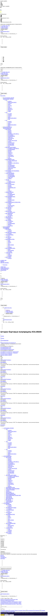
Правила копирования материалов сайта (9, 599)
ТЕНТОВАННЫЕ (10, 509)
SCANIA (10, 434)
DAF (9, 435)
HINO (9, 516)
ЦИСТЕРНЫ (9, 502)
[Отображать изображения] (1, 15)
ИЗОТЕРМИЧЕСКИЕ (11, 494)
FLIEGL (10, 469)
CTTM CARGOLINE (12, 468)
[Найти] (1, 70)
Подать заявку (3, 47)
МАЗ (9, 455)
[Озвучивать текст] (1, 19)
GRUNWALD (11, 466)
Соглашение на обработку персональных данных (11, 601)
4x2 (7, 429)
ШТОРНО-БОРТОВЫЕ (11, 475)
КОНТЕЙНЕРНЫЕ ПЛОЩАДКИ (13, 495)
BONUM (10, 467)
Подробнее (2, 366)
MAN (9, 433)
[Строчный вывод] (1, 357)
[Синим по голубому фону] (0, 10)
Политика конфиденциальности (7, 600)
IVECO (9, 439)
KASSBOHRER (11, 464)
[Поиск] (1, 64)
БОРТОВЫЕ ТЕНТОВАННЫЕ (13, 488)
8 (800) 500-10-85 (6, 25)
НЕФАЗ (9, 459)
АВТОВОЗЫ (9, 496)
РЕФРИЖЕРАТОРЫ (10, 487)
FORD (9, 440)
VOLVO (10, 432)
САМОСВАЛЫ (9, 527)
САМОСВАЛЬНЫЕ (10, 489)
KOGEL (10, 458)
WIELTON (10, 465)
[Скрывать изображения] (1, 16)
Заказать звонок (4, 29)
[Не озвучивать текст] (1, 20)
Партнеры (5, 264)
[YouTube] (3, 60)
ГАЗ (9, 511)
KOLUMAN (10, 462)
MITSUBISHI (11, 520)
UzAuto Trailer (11, 471)
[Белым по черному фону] (0, 8)
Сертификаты (3, 557)
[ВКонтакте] (3, 57)
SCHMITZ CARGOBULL (13, 461)
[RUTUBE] (3, 58)
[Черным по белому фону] (0, 7)
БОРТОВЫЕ (9, 492)
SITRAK (10, 437)
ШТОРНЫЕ (8, 457)
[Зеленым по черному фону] (0, 13)
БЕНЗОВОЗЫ (9, 497)
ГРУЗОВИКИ (7, 503)
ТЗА (9, 474)
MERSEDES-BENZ (12, 453)
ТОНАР (9, 481)
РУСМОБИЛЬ (11, 472)
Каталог (2, 555)
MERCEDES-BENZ (12, 431)
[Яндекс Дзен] (3, 61)
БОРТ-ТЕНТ (9, 532)
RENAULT (10, 438)
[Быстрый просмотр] (1, 358)
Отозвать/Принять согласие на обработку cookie (10, 602)
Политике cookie (4, 613)
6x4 (7, 449)
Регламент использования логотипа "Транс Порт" (11, 603)
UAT (9, 485)
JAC (9, 518)
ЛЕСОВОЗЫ (8, 499)
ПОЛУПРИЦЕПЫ (7, 456)
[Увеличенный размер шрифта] (1, 5)
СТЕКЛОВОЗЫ (9, 500)
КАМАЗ (10, 430)
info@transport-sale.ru (4, 31)
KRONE (10, 460)
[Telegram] (3, 59)
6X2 (7, 441)
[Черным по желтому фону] (0, 11)
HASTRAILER (11, 470)
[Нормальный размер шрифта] (1, 3)
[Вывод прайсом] (2, 357)
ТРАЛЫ (7, 490)
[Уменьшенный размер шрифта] (1, 2)
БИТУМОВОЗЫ (9, 498)
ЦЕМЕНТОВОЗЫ (10, 493)
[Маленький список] (0, 356)
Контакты (2, 556)
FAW (9, 529)
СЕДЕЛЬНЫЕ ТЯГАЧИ (9, 428)
